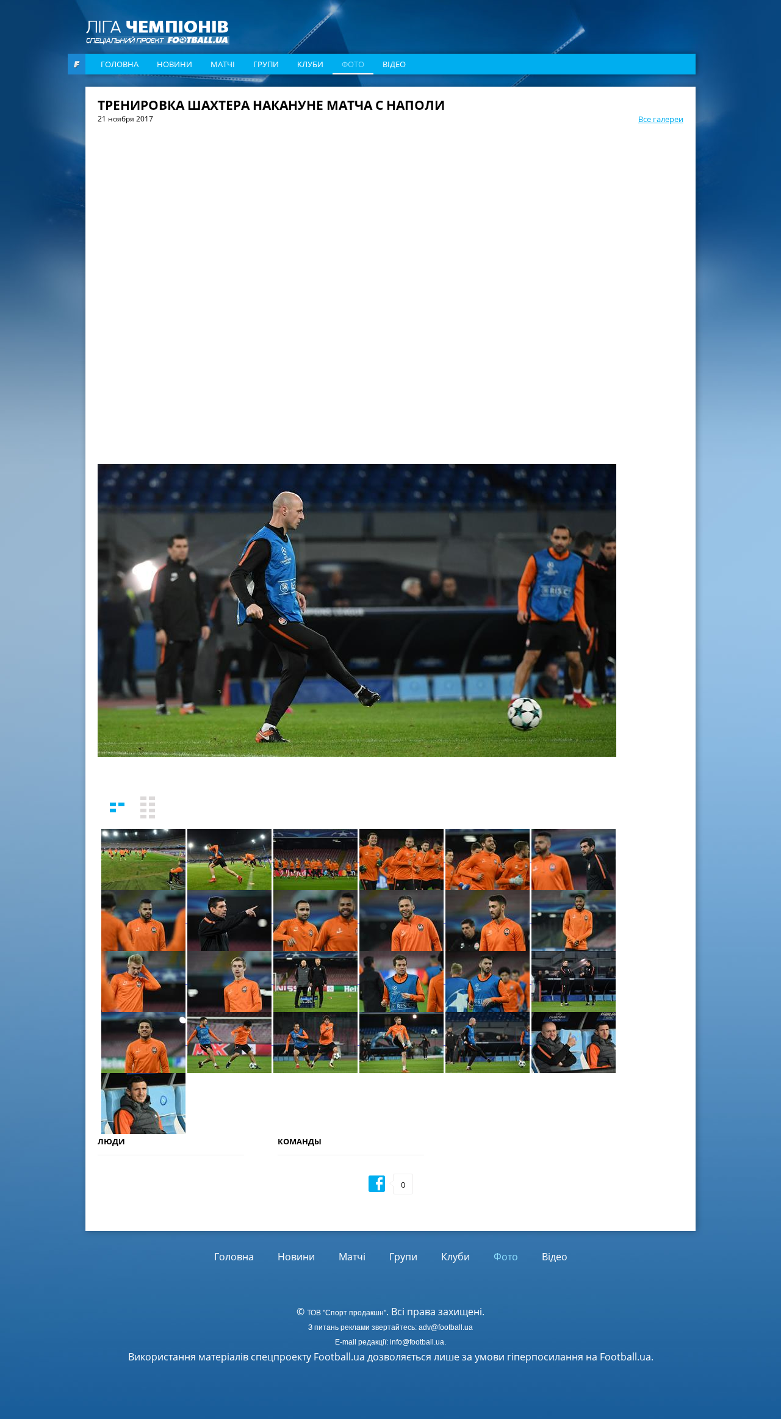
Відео (394, 64)
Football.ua (625, 1356)
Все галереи (660, 119)
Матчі (223, 64)
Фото (353, 64)
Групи (266, 64)
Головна (120, 64)
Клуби (310, 64)
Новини (174, 64)
